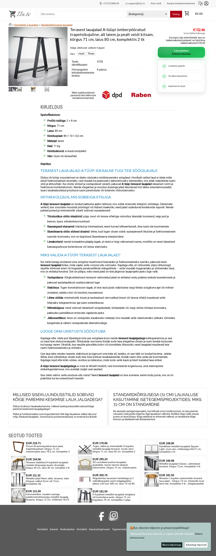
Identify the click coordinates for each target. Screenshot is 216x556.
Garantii (54, 529)
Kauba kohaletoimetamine (181, 3)
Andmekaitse (67, 529)
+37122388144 (111, 3)
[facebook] (101, 515)
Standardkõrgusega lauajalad (56, 24)
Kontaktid (42, 529)
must (81, 53)
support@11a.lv (136, 3)
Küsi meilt (156, 3)
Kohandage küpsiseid (196, 545)
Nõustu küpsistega (172, 545)
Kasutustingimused (99, 529)
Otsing (176, 14)
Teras (91, 53)
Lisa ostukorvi (181, 52)
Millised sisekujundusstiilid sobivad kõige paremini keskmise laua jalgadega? (57, 397)
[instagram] (113, 515)
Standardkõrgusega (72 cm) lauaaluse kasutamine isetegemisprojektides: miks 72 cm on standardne (157, 399)
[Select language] (200, 3)
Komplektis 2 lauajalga (26, 24)
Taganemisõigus (121, 529)
